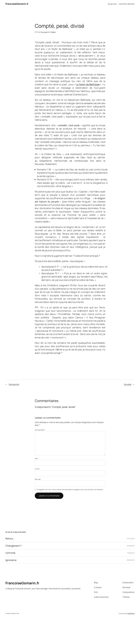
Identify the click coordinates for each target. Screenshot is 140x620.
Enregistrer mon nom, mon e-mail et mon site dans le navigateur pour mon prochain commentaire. (70, 489)
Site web (38, 479)
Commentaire (40, 430)
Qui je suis (112, 4)
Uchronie (10, 553)
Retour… (10, 538)
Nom (37, 458)
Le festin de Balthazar (88, 84)
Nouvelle (127, 384)
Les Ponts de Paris (127, 4)
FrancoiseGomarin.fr (16, 3)
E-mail (37, 469)
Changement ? (13, 545)
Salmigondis (14, 384)
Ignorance (11, 560)
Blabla (53, 32)
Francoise (44, 32)
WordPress (131, 613)
